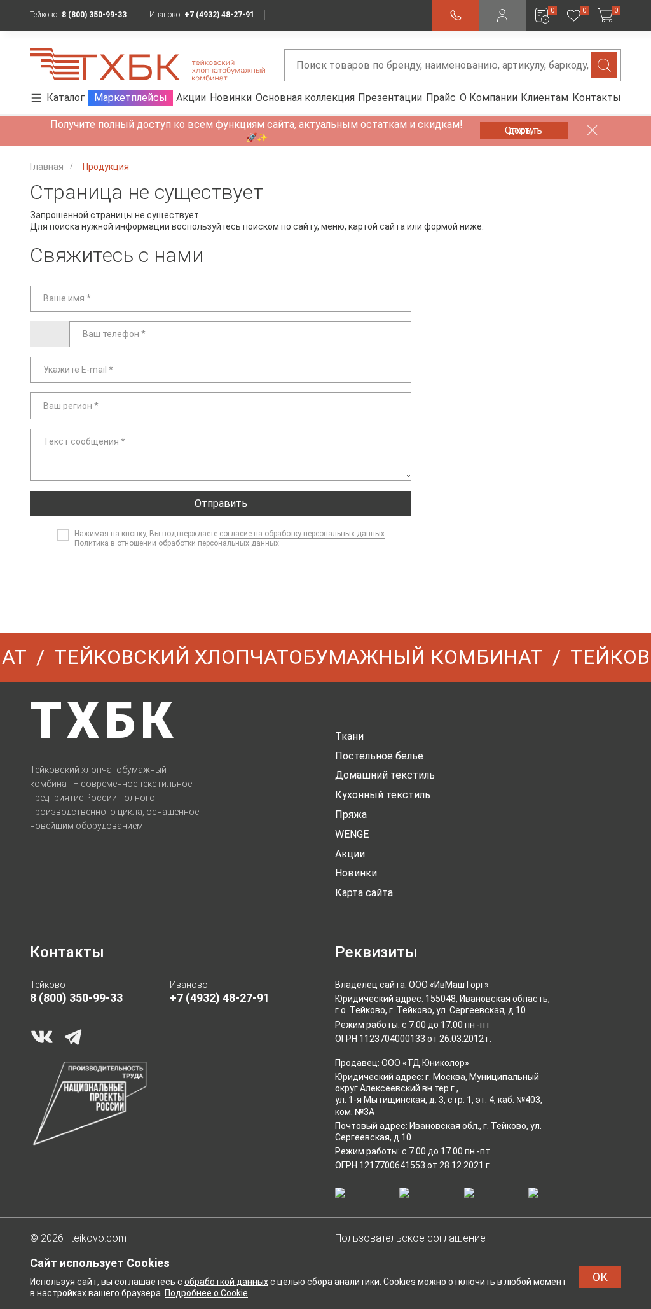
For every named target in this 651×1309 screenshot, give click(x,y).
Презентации (390, 98)
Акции (191, 98)
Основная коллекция (305, 98)
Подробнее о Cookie (206, 1293)
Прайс (441, 98)
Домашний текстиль (385, 775)
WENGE (352, 834)
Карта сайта (364, 893)
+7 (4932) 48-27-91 (219, 14)
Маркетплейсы (130, 98)
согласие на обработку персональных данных (302, 533)
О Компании (488, 98)
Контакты (596, 98)
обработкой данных (226, 1282)
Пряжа (351, 814)
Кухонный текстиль (382, 795)
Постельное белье (379, 756)
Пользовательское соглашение (410, 1238)
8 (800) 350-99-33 (94, 14)
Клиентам (544, 98)
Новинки (231, 98)
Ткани (349, 736)
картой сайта (376, 226)
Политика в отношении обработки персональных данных (176, 543)
